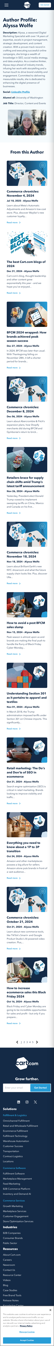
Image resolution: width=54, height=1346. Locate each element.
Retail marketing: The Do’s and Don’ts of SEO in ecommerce (26, 772)
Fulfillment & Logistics (15, 1115)
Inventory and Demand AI (17, 1194)
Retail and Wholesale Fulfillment (20, 1126)
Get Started (40, 1087)
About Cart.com (12, 1254)
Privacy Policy (26, 1326)
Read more (12, 222)
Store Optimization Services (18, 1221)
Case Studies (10, 1290)
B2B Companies (12, 1233)
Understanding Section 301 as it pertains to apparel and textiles (27, 697)
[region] (27, 1326)
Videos (6, 1280)
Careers (7, 1260)
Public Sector (10, 1243)
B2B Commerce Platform (16, 1189)
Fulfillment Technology (15, 1136)
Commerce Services (14, 1200)
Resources (10, 1249)
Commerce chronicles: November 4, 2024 (23, 193)
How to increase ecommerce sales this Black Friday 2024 (26, 992)
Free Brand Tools (12, 1295)
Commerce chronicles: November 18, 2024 (23, 554)
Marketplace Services (14, 1211)
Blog (5, 1285)
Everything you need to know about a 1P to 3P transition (23, 847)
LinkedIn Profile (20, 92)
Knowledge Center (13, 1305)
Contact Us (9, 1270)
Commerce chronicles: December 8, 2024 (23, 409)
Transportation (11, 1151)
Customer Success (13, 1146)
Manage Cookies (27, 1332)
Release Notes (11, 1300)
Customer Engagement (15, 1216)
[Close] (50, 1310)
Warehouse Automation (16, 1141)
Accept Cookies (27, 1340)
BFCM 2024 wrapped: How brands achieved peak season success (26, 336)
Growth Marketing (13, 1206)
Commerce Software (14, 1168)
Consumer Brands (13, 1238)
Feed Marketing (11, 1183)
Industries (10, 1227)
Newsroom (9, 1265)
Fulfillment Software (14, 1173)
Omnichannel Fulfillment (16, 1121)
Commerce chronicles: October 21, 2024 (23, 920)
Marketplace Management (17, 1178)
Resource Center (12, 1275)
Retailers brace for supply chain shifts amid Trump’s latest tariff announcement (25, 482)
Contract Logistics (13, 1156)
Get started (44, 5)
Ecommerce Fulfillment (15, 1131)
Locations (8, 1161)
